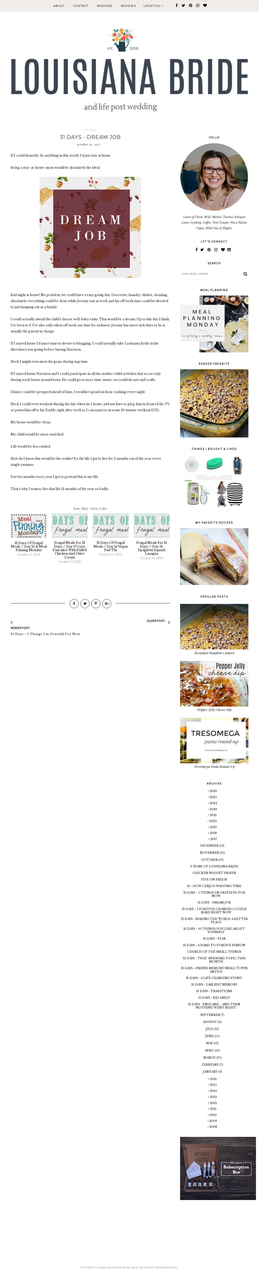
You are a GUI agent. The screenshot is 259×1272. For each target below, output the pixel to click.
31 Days (90, 130)
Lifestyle (152, 6)
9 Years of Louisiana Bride (214, 866)
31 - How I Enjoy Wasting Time (214, 886)
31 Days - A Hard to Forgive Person (214, 945)
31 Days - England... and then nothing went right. (214, 1005)
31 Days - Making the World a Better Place (214, 920)
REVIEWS (128, 6)
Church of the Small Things (214, 951)
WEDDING (105, 6)
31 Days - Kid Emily (214, 997)
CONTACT (81, 6)
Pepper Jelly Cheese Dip (214, 709)
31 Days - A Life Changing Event (214, 978)
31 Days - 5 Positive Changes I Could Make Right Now (214, 910)
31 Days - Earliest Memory (214, 984)
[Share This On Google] (106, 603)
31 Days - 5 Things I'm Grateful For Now (214, 894)
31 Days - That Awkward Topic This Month (214, 960)
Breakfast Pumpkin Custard (214, 653)
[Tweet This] (85, 603)
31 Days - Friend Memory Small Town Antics (214, 969)
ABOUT (59, 6)
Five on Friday (214, 879)
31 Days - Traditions (214, 991)
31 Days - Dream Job (214, 902)
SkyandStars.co (166, 1267)
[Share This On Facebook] (74, 603)
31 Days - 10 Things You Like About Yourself (214, 930)
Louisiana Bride (118, 1267)
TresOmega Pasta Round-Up (214, 766)
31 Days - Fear (214, 938)
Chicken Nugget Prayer (214, 873)
